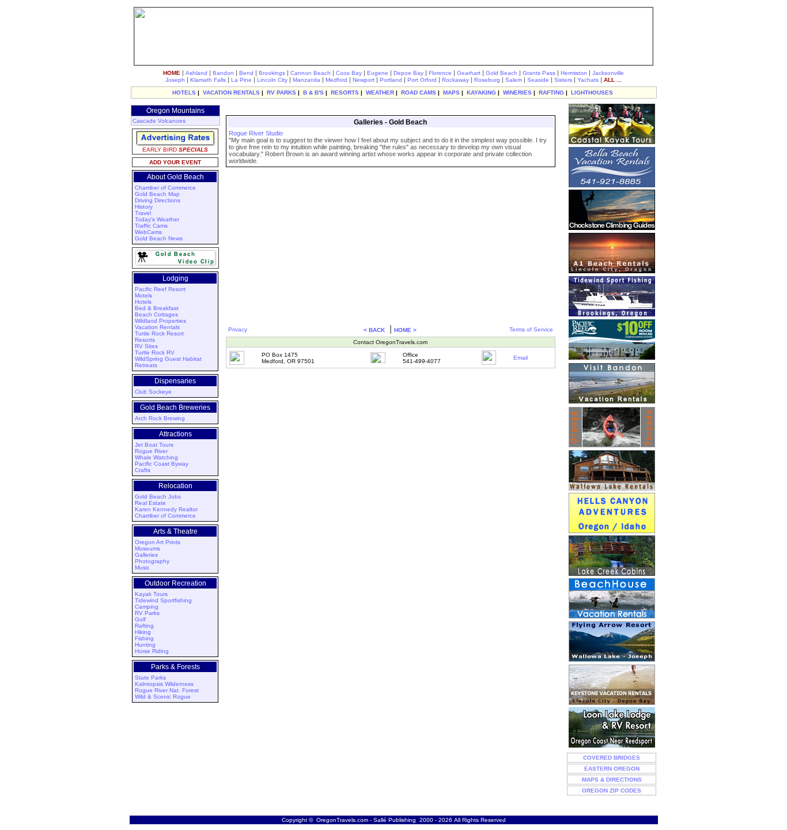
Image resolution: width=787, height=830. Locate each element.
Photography (152, 561)
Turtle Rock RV (155, 352)
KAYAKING (481, 92)
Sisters (563, 80)
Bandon (223, 73)
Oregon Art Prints (157, 542)
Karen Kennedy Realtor (166, 509)
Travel (143, 213)
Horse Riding (152, 651)
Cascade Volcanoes (159, 121)
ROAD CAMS (418, 92)
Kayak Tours (151, 594)
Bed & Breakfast (157, 308)
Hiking (143, 632)
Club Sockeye (153, 391)
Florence (440, 73)
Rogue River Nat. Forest (167, 690)
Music (142, 567)
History (144, 206)
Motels (143, 295)
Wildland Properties (160, 321)
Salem (513, 80)
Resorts (145, 340)
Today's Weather (157, 219)
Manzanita (306, 80)
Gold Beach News (159, 238)
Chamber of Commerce (165, 187)
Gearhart (468, 73)
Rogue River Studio (256, 133)
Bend (246, 73)
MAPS (451, 92)
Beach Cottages (156, 314)
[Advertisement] (389, 108)
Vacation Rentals (157, 327)
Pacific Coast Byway (161, 464)
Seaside (538, 80)
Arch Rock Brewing (160, 418)
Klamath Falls (208, 80)
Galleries (146, 555)
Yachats (588, 80)
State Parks (150, 677)
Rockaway (455, 80)
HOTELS (184, 92)
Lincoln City (272, 80)
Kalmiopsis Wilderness (164, 684)
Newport (363, 80)
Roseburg (487, 80)
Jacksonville (608, 73)
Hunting (145, 645)
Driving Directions (157, 200)
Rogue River (151, 451)
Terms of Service (531, 329)
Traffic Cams (151, 225)
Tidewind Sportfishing (163, 600)
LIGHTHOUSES (592, 92)
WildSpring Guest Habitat (168, 359)
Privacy (237, 329)
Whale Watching (156, 457)
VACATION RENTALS (231, 92)
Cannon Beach (310, 73)
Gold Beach (501, 73)
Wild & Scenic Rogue (163, 696)
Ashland (196, 73)
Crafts (142, 470)
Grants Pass (539, 73)
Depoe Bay (408, 73)
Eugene (377, 73)
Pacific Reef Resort (160, 289)
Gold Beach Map (157, 194)
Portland (391, 80)
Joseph (175, 80)
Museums (147, 548)
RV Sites (146, 346)
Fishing (144, 638)
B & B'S (313, 92)
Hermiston (574, 73)
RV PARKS (281, 92)
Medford (336, 80)
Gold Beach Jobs (158, 496)
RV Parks (147, 613)
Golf (140, 619)
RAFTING (551, 92)
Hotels (143, 302)
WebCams (148, 232)
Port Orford (422, 80)
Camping (146, 606)
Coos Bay (349, 73)
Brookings (272, 73)
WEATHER (380, 92)
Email (520, 357)
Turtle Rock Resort (159, 333)
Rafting (144, 625)
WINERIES (517, 92)
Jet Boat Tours (154, 445)
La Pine (241, 80)
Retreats (146, 365)
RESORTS (345, 92)
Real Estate (150, 503)
